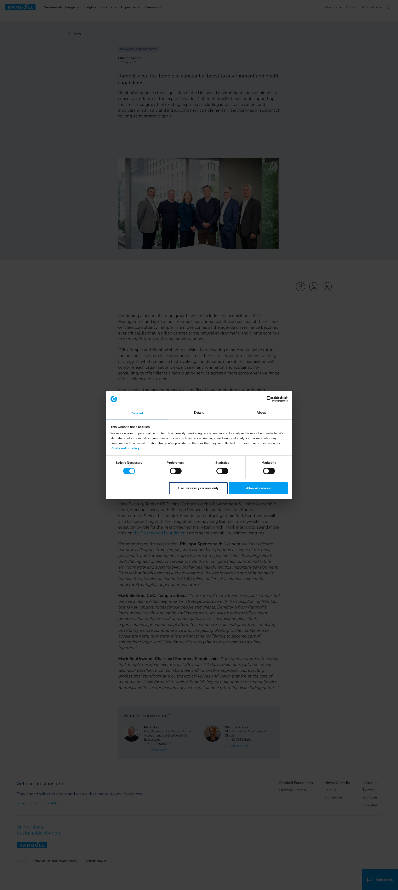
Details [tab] (199, 412)
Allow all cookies (258, 488)
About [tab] (261, 412)
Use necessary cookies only (198, 488)
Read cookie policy (125, 448)
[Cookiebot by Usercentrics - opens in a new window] (269, 399)
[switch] (176, 471)
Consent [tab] (137, 413)
